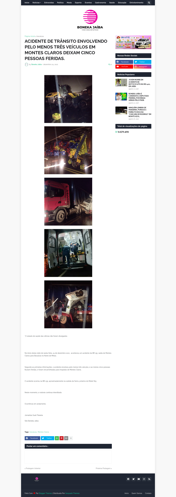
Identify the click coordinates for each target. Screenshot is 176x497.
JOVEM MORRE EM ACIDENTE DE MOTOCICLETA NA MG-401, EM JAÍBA (139, 83)
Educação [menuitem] (122, 3)
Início (127, 493)
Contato (148, 493)
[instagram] (144, 479)
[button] (149, 2)
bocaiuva (40, 36)
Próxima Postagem (103, 468)
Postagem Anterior (33, 468)
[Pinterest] (62, 438)
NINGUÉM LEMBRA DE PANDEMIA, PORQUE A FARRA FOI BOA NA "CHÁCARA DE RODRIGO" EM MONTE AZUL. (140, 112)
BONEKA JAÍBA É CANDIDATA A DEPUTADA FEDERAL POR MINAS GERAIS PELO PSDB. (139, 97)
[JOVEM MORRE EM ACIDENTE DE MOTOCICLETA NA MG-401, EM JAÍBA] (121, 82)
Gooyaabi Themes (72, 493)
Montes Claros (43, 432)
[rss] (149, 479)
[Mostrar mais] (71, 438)
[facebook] (128, 479)
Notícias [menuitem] (36, 3)
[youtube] (139, 479)
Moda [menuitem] (69, 3)
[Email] (66, 438)
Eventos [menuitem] (88, 3)
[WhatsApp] (57, 438)
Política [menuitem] (60, 3)
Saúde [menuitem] (112, 3)
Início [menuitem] (27, 3)
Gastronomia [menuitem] (100, 3)
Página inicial (30, 36)
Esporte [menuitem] (78, 3)
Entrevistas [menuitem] (49, 3)
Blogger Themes (45, 493)
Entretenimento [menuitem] (136, 3)
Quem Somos (137, 493)
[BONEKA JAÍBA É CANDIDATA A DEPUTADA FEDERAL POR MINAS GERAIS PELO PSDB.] (121, 96)
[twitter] (133, 479)
